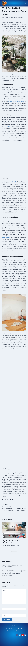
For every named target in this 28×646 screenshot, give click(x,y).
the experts (7, 126)
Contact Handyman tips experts (14, 628)
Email (4, 615)
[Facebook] (17, 635)
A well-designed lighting (9, 181)
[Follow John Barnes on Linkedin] (10, 500)
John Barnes (7, 545)
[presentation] (14, 530)
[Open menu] (25, 3)
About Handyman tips (14, 626)
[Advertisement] (14, 159)
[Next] (24, 536)
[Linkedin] (25, 635)
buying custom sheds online (16, 101)
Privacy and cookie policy (14, 630)
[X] (20, 635)
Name (4, 609)
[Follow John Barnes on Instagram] (8, 500)
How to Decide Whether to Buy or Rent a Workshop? (21, 507)
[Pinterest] (22, 635)
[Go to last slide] (4, 536)
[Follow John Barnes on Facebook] (3, 500)
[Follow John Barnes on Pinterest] (13, 500)
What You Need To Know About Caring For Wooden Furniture (7, 507)
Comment (5, 590)
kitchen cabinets (6, 237)
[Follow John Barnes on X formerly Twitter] (5, 500)
